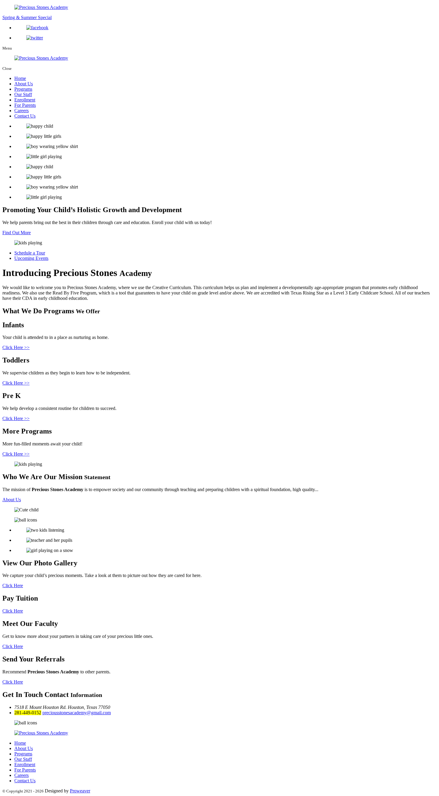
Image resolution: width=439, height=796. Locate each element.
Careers (21, 110)
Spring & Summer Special (27, 17)
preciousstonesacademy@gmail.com (76, 712)
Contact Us (25, 115)
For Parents (25, 105)
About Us (23, 83)
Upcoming (31, 258)
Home (20, 78)
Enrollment (24, 99)
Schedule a (29, 252)
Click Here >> (16, 347)
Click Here (12, 585)
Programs (23, 89)
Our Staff (23, 94)
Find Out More (16, 232)
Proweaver (80, 790)
